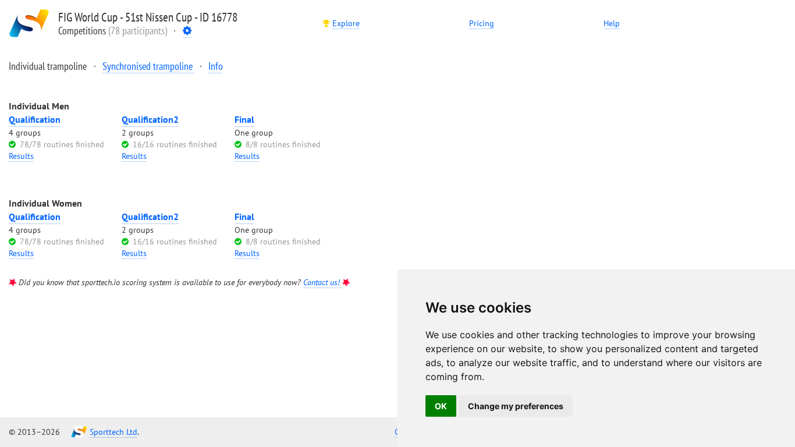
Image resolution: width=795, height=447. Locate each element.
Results (21, 156)
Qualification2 (150, 119)
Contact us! (322, 282)
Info (215, 66)
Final (244, 119)
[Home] (29, 23)
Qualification (35, 119)
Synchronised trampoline (148, 66)
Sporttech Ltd (113, 432)
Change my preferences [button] (515, 406)
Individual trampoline (49, 66)
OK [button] (441, 406)
